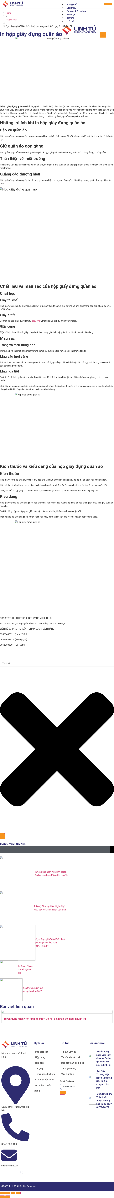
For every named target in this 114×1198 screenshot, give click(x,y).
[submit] (63, 1093)
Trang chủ (72, 4)
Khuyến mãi (11, 19)
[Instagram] (22, 1172)
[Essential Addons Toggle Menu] (112, 849)
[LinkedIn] (20, 1172)
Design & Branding (76, 11)
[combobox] (57, 663)
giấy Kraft (36, 321)
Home (8, 13)
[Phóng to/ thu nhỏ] (2, 1193)
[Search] (2, 836)
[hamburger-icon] (108, 4)
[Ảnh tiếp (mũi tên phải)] (7, 1196)
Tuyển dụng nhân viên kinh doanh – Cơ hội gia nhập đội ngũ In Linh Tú (45, 1018)
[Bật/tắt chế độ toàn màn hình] (7, 1193)
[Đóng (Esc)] (18, 1193)
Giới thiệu (71, 8)
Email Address (67, 1081)
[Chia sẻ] (13, 1193)
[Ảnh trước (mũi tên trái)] (2, 1196)
